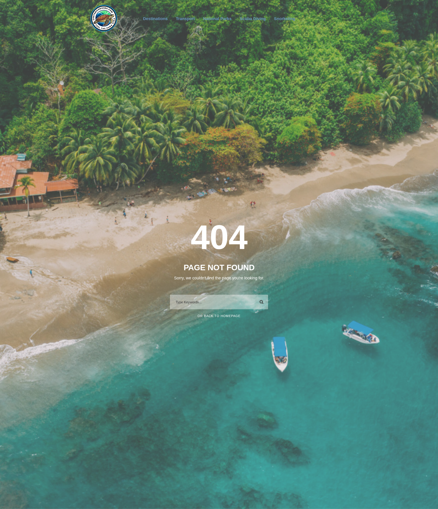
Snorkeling (284, 18)
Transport (185, 18)
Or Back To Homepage (219, 316)
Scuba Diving (253, 18)
